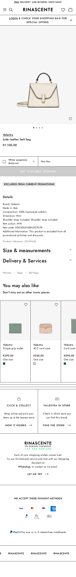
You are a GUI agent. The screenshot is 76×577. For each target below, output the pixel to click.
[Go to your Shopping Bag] (70, 9)
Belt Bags (34, 272)
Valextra (8, 135)
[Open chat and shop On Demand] (38, 445)
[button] (64, 10)
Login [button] (13, 18)
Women (7, 272)
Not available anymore (38, 171)
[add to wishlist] (70, 119)
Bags (20, 272)
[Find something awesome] (12, 9)
